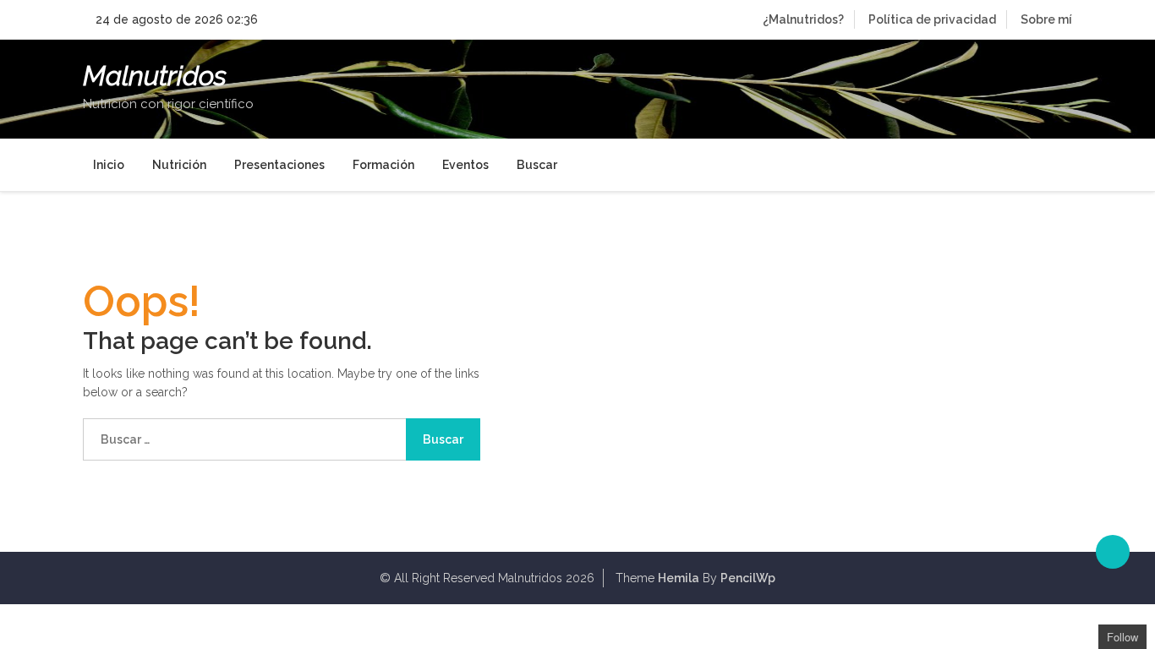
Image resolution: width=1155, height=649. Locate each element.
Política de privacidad (932, 19)
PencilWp (747, 578)
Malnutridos (155, 76)
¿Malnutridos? (803, 19)
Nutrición (179, 165)
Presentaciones (279, 165)
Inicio (108, 165)
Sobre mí (1046, 19)
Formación (383, 165)
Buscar (537, 165)
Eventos (465, 165)
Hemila (678, 578)
